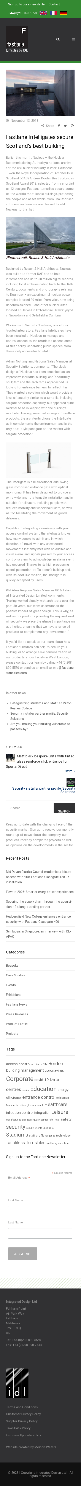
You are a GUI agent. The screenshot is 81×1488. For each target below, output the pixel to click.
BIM (45, 1064)
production (27, 1119)
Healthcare (55, 1104)
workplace (63, 1143)
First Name (15, 1200)
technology (63, 1135)
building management (25, 1070)
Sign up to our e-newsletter (27, 4)
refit (51, 1119)
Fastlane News (16, 1004)
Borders (56, 1063)
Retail (57, 1119)
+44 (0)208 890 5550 (22, 13)
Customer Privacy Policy (23, 1414)
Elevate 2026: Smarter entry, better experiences (40, 892)
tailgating (50, 1135)
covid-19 (41, 1080)
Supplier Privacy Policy (22, 1421)
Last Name (15, 1222)
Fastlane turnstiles (16, 1105)
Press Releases (17, 1014)
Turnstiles (36, 1142)
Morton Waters (45, 1447)
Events (11, 985)
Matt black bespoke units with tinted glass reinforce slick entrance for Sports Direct (40, 761)
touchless (15, 1142)
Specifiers (48, 1128)
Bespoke (12, 966)
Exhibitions (13, 995)
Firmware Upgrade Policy (23, 1435)
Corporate (19, 1078)
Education (43, 1088)
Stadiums (17, 1135)
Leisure (59, 1112)
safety (66, 1119)
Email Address (19, 1178)
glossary (31, 1105)
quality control (40, 1119)
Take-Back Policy (18, 1428)
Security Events (34, 1128)
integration (42, 1113)
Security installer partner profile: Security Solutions (43, 790)
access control (18, 1064)
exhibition (62, 1097)
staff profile (36, 1135)
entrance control (38, 1097)
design (25, 1090)
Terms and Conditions (22, 1407)
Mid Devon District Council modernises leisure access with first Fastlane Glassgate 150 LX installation (38, 877)
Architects (36, 1064)
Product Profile (17, 1024)
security (15, 1127)
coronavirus (54, 1070)
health (40, 1105)
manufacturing (13, 1119)
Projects (12, 1034)
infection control (19, 1112)
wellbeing (51, 1143)
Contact (54, 4)
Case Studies (15, 975)
